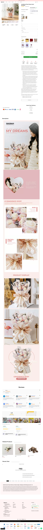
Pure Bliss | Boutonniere (18, 455)
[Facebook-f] (17, 519)
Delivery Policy (14, 506)
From (21, 25)
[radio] (22, 17)
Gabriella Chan (20, 403)
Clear (21, 19)
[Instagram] (19, 519)
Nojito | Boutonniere (4, 455)
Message (22, 30)
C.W (31, 403)
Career (23, 505)
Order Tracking (14, 507)
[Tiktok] (20, 519)
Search (39, 424)
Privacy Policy (23, 506)
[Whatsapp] (25, 519)
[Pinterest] (22, 519)
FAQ (13, 505)
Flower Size (22, 14)
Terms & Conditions (24, 507)
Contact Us (23, 508)
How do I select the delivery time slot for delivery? (29, 475)
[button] (31, 474)
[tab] (8, 481)
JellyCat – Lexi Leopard (31, 455)
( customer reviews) (27, 6)
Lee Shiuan (6, 403)
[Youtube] (24, 519)
